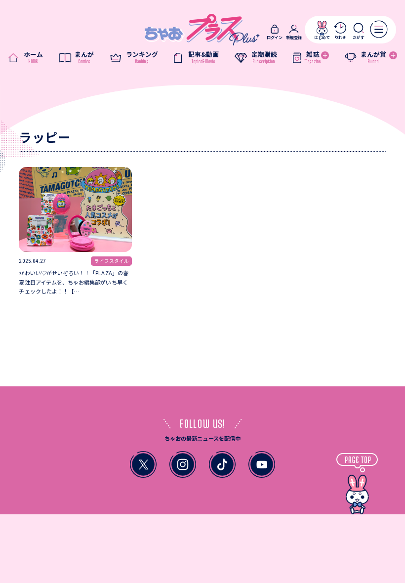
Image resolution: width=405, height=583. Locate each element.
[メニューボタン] (379, 29)
